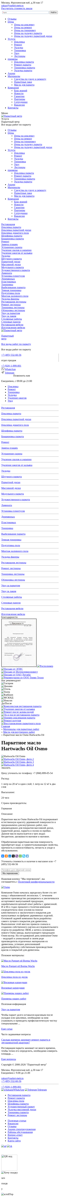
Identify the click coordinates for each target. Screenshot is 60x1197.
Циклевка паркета (24, 62)
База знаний (20, 90)
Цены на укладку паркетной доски (33, 36)
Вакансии (19, 105)
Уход (16, 53)
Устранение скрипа (11, 247)
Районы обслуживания (20, 1132)
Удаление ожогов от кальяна (16, 253)
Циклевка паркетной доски (16, 230)
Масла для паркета (24, 84)
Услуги (11, 39)
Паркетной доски (10, 261)
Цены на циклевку (24, 24)
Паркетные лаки (23, 82)
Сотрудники (21, 102)
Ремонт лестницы (11, 304)
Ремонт (18, 44)
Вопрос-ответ (15, 1135)
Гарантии (19, 96)
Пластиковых (8, 281)
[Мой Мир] (9, 856)
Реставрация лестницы (13, 301)
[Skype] (23, 856)
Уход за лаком (8, 316)
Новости (19, 93)
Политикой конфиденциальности (36, 881)
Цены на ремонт (23, 27)
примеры (13, 59)
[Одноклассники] (6, 856)
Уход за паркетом (10, 313)
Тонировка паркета (24, 67)
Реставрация (8, 224)
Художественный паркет (21, 1106)
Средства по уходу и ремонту (30, 79)
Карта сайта (14, 1140)
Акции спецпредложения (22, 1129)
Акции (11, 73)
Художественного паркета (15, 270)
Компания (13, 87)
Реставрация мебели (12, 324)
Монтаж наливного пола (14, 296)
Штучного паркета (11, 258)
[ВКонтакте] (2, 856)
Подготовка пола (10, 293)
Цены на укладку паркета (28, 33)
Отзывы (12, 19)
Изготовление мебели (13, 327)
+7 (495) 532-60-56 (11, 355)
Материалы (14, 76)
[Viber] (16, 856)
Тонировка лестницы (12, 307)
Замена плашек (9, 244)
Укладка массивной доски (22, 1109)
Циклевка (19, 41)
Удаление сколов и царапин (16, 250)
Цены (11, 21)
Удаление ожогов (17, 398)
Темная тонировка (11, 290)
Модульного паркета (12, 267)
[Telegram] (27, 856)
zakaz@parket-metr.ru (12, 5)
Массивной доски (11, 264)
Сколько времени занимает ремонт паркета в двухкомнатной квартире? (25, 1041)
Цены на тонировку (25, 30)
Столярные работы (11, 319)
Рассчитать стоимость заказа (16, 8)
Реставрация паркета (19, 1095)
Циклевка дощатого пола (15, 233)
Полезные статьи (17, 1120)
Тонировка (20, 50)
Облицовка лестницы (13, 310)
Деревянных (8, 278)
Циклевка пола (16, 1101)
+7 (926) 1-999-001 (11, 365)
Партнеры (19, 99)
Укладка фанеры (10, 298)
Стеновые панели (11, 321)
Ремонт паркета (22, 64)
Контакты (13, 107)
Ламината (6, 273)
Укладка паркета (23, 70)
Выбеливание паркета (13, 287)
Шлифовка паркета (11, 235)
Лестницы (19, 56)
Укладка (18, 47)
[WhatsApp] (20, 856)
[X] (13, 856)
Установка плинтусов (13, 276)
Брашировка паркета (12, 238)
